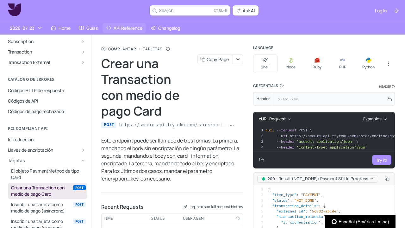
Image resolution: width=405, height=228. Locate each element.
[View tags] (168, 49)
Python (368, 67)
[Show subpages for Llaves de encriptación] (83, 150)
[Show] (389, 99)
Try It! (382, 160)
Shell (265, 67)
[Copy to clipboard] (240, 125)
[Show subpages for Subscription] (83, 41)
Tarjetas (152, 49)
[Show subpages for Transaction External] (83, 62)
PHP (342, 67)
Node (291, 67)
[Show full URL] (232, 125)
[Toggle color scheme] (397, 10)
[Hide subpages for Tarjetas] (83, 160)
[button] (282, 85)
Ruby (317, 67)
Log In (381, 11)
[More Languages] (388, 63)
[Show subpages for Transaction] (83, 51)
